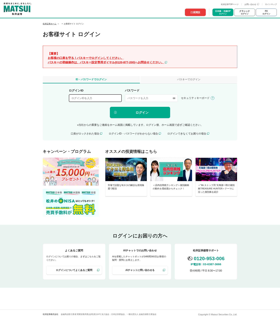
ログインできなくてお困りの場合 (186, 133)
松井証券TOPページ (230, 4)
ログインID (76, 90)
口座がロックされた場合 (85, 133)
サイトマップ (271, 4)
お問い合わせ (250, 4)
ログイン (142, 112)
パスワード (132, 90)
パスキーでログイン (188, 79)
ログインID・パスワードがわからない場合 (133, 133)
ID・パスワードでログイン (91, 79)
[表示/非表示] (174, 98)
